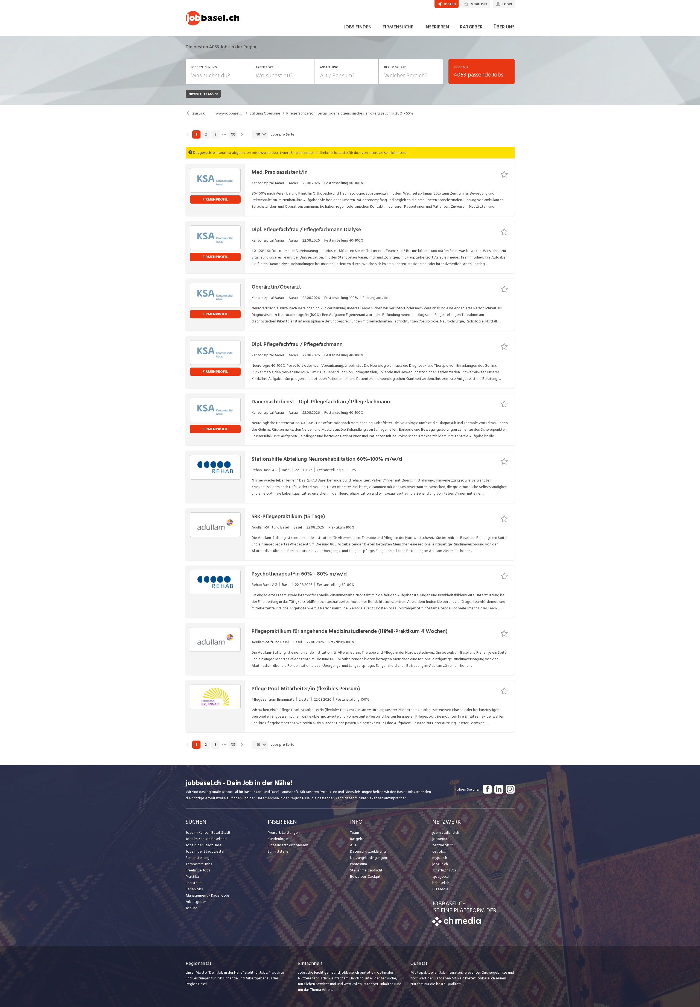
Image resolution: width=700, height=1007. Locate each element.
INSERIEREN (436, 27)
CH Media (440, 889)
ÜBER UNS (504, 27)
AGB (353, 845)
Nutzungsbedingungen (368, 858)
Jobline (191, 908)
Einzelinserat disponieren (288, 845)
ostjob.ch (440, 851)
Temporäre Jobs (199, 864)
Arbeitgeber (196, 902)
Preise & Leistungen (284, 832)
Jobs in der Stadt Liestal (205, 851)
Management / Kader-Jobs (207, 895)
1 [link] (196, 134)
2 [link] (206, 134)
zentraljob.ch (443, 845)
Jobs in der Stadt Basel (204, 845)
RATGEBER (471, 27)
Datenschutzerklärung (368, 851)
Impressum (358, 864)
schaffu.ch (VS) (444, 870)
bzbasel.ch (440, 883)
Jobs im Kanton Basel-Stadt (208, 832)
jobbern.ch (441, 839)
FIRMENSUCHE (398, 27)
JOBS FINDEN (357, 27)
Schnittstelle (278, 851)
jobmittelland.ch (445, 832)
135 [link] (233, 134)
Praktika (192, 876)
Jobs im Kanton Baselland (206, 839)
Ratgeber (358, 839)
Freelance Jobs (198, 870)
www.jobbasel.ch (230, 113)
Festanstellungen (200, 858)
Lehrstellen (194, 883)
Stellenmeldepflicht (366, 870)
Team (354, 832)
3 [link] (215, 134)
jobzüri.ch (440, 864)
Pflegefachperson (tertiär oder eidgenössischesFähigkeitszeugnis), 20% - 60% (349, 113)
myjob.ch (439, 858)
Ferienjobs (194, 889)
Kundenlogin (278, 839)
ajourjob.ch (441, 876)
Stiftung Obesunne (265, 113)
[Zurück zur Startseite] (456, 925)
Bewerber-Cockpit (365, 876)
